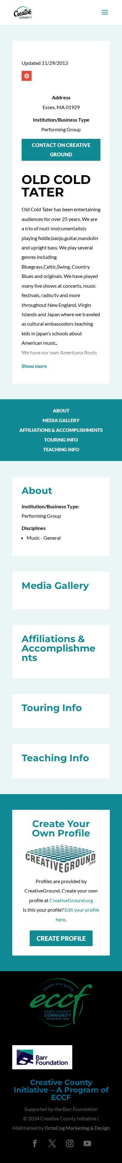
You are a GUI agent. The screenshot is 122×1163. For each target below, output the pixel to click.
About (61, 410)
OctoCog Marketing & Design (77, 1128)
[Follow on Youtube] (87, 1143)
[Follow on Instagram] (69, 1143)
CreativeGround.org (71, 900)
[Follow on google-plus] (27, 76)
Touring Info (61, 440)
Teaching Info (61, 449)
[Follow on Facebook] (34, 1143)
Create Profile (61, 938)
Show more (34, 366)
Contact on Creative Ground (61, 149)
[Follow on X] (52, 1143)
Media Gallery (61, 420)
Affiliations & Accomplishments (61, 430)
